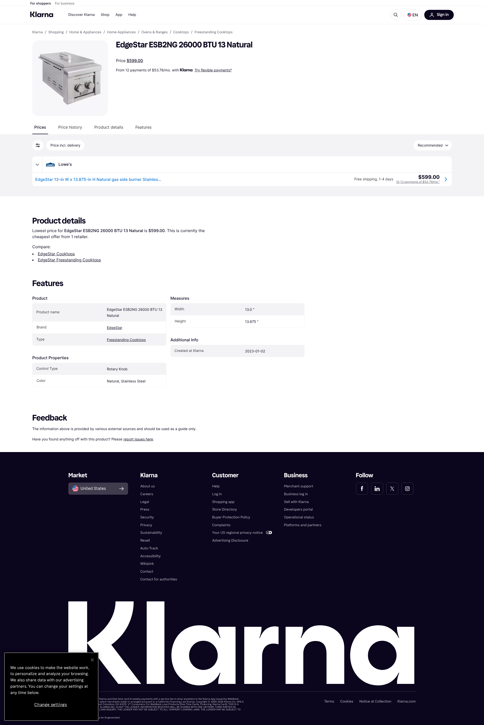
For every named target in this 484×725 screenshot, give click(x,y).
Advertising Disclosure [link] (230, 540)
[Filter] (37, 145)
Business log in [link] (296, 494)
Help (132, 15)
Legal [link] (144, 502)
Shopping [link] (56, 32)
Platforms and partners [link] (302, 525)
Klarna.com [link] (406, 701)
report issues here (138, 439)
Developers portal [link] (298, 509)
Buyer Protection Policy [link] (231, 517)
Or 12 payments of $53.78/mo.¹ (418, 182)
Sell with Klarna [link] (296, 502)
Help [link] (216, 486)
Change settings (50, 704)
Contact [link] (146, 571)
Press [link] (144, 509)
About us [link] (147, 486)
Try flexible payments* (213, 70)
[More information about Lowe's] (37, 164)
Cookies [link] (346, 701)
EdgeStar (114, 328)
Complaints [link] (221, 525)
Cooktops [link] (181, 32)
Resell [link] (145, 540)
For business (65, 4)
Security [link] (147, 517)
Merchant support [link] (298, 486)
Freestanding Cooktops (126, 340)
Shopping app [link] (223, 502)
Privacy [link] (146, 525)
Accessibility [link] (150, 556)
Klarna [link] (37, 32)
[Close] (92, 659)
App (118, 15)
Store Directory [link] (224, 509)
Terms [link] (329, 701)
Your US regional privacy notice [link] (237, 533)
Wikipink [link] (147, 564)
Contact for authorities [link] (158, 579)
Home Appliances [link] (121, 32)
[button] (412, 14)
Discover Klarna (81, 15)
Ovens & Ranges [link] (154, 32)
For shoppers (40, 4)
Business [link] (296, 475)
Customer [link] (225, 475)
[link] (362, 489)
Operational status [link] (299, 517)
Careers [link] (146, 494)
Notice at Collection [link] (375, 701)
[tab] (40, 127)
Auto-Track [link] (149, 548)
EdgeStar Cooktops (56, 253)
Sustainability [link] (151, 533)
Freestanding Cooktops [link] (214, 32)
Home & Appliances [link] (85, 32)
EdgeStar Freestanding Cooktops (69, 259)
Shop (105, 15)
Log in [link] (217, 494)
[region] (51, 686)
